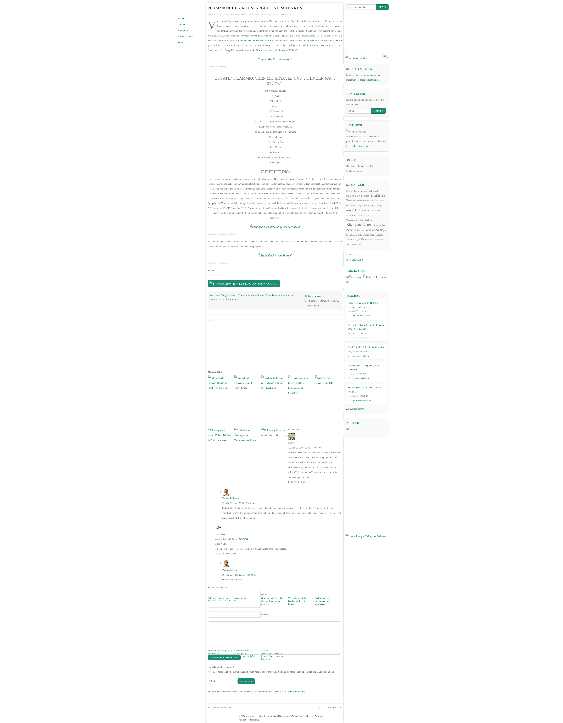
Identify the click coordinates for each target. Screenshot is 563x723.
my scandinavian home (362, 315)
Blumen (356, 191)
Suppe (372, 234)
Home (181, 18)
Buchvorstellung (374, 191)
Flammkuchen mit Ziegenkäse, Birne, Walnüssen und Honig (267, 40)
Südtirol (379, 234)
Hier (348, 166)
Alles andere (255, 14)
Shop (180, 42)
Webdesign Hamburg (302, 715)
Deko (348, 195)
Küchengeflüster (266, 14)
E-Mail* (265, 604)
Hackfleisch (368, 205)
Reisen (360, 229)
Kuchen (368, 219)
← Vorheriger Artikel (220, 707)
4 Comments (286, 14)
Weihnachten (351, 244)
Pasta (349, 229)
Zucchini (361, 244)
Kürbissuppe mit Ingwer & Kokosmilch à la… (220, 652)
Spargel (366, 234)
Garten (381, 200)
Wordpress (319, 715)
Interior (366, 210)
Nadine (181, 24)
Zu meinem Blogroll (355, 408)
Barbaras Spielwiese (361, 355)
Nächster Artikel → (330, 707)
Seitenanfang (253, 719)
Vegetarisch (276, 14)
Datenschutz (285, 715)
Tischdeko (350, 239)
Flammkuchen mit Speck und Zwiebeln (322, 40)
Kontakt (242, 719)
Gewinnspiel (358, 205)
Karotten (380, 210)
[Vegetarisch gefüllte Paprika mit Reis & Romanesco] (300, 485)
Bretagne (363, 191)
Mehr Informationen (297, 691)
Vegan (357, 239)
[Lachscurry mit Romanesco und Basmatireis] (327, 485)
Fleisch (365, 200)
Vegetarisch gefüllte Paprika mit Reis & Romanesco (297, 601)
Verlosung (379, 239)
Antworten (317, 447)
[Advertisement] (275, 343)
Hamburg (378, 205)
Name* (264, 594)
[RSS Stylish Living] (377, 167)
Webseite (265, 614)
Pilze (354, 230)
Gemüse (349, 205)
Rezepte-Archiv (185, 36)
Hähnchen (350, 210)
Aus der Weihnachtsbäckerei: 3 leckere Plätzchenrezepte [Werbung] (272, 654)
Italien (373, 210)
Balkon (349, 191)
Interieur (359, 210)
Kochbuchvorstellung (355, 220)
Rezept (380, 229)
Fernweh (351, 200)
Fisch (359, 200)
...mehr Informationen (360, 146)
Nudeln (382, 224)
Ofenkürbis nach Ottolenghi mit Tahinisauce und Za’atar (245, 653)
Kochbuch (365, 215)
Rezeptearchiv (352, 234)
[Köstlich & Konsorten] (374, 276)
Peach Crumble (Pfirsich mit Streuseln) (366, 347)
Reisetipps (370, 229)
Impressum (273, 715)
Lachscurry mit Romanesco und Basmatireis (322, 601)
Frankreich (374, 200)
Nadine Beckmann (223, 14)
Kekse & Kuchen (353, 215)
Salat (360, 234)
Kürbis (375, 224)
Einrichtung (378, 195)
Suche (382, 7)
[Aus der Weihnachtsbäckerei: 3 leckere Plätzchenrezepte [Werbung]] (273, 538)
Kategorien (183, 30)
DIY (354, 195)
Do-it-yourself (363, 195)
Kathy (291, 442)
